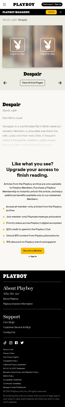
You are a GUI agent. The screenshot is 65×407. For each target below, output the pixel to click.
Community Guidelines (12, 384)
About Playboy (10, 299)
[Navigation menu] (60, 12)
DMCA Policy (8, 376)
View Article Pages (32, 83)
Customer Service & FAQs (17, 327)
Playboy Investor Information (18, 304)
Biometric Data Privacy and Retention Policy (20, 372)
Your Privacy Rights (11, 357)
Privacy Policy (9, 353)
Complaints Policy (10, 361)
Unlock (51, 12)
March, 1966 (10, 19)
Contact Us (9, 332)
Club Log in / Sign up (52, 4)
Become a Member (32, 251)
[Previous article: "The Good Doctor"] (5, 82)
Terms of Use (8, 350)
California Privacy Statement (14, 365)
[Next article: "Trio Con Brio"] (59, 82)
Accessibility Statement (12, 380)
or (32, 257)
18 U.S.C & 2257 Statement (14, 369)
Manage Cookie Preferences (14, 387)
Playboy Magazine (16, 12)
